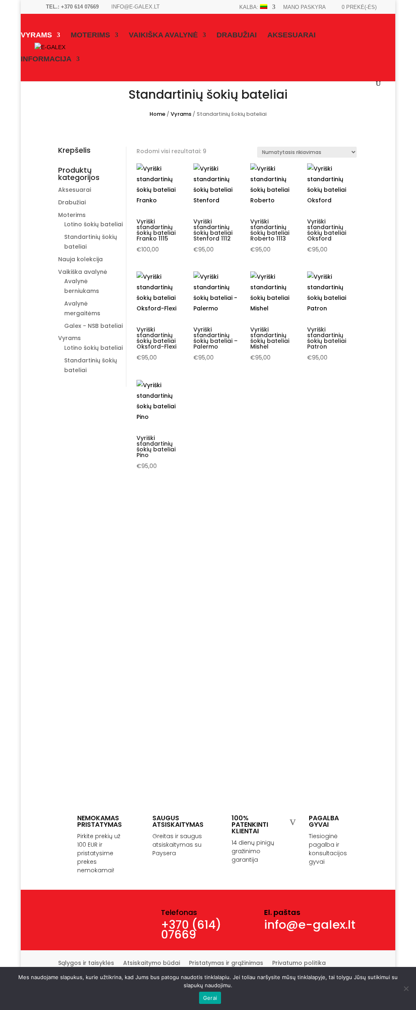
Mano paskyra (304, 7)
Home (157, 114)
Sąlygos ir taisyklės (86, 963)
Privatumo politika (299, 963)
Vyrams (36, 35)
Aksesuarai (291, 35)
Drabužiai (237, 35)
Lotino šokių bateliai (93, 224)
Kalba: (249, 7)
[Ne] (406, 988)
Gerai (210, 998)
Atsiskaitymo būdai (151, 963)
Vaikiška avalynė (163, 35)
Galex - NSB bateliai (93, 326)
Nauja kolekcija (80, 259)
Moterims (90, 35)
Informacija (46, 59)
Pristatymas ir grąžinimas (226, 963)
